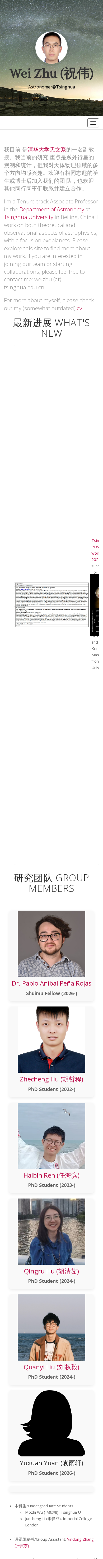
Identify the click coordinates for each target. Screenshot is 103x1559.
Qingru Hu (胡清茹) (51, 1271)
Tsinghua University (28, 217)
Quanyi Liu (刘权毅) (51, 1366)
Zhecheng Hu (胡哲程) (51, 1079)
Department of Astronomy (52, 209)
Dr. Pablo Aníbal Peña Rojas (51, 983)
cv (79, 308)
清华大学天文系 (46, 149)
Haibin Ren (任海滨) (51, 1175)
